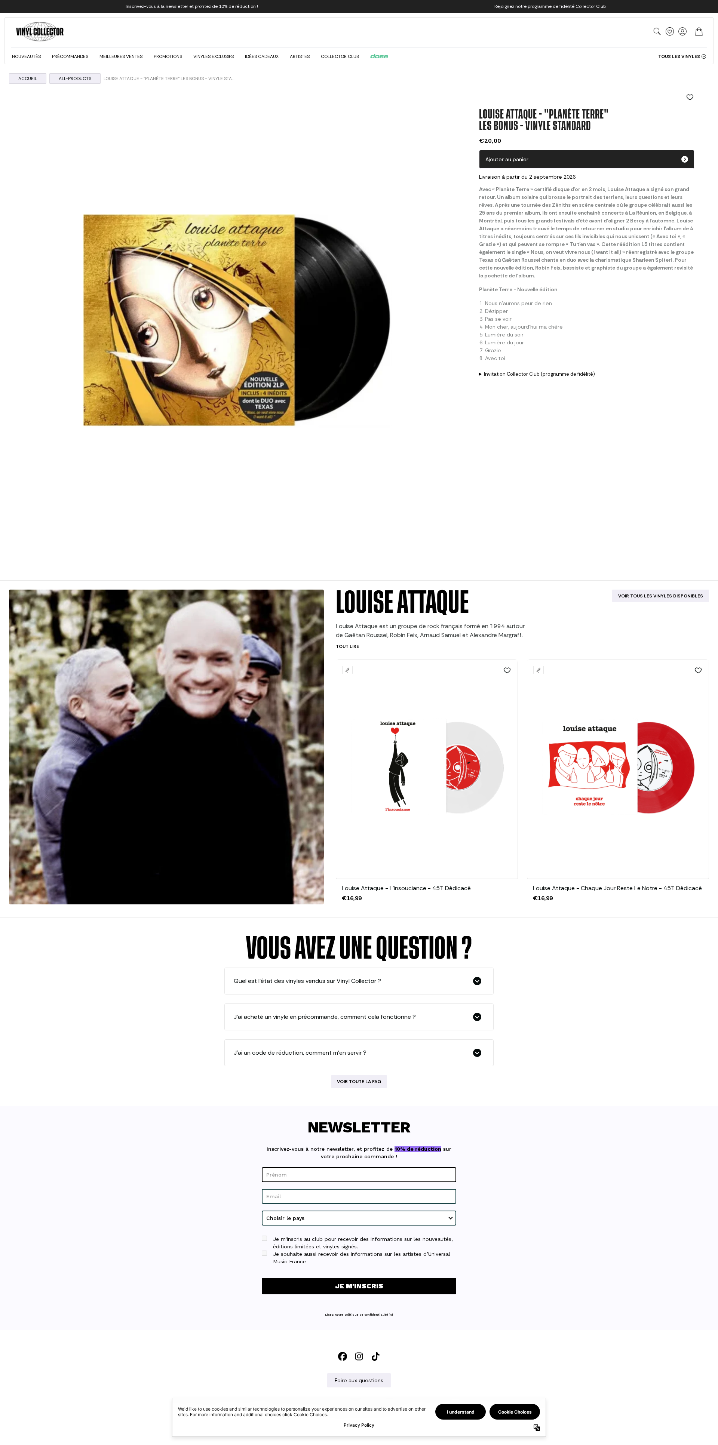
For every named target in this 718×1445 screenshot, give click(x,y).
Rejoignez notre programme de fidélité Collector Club (550, 6)
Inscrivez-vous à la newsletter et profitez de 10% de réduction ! (192, 6)
